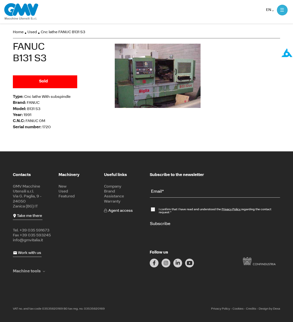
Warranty (112, 202)
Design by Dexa (269, 308)
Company (112, 187)
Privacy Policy (231, 209)
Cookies (238, 308)
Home (18, 32)
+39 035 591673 (34, 231)
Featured (67, 196)
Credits (251, 308)
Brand (109, 192)
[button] (29, 271)
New (62, 187)
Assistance (114, 196)
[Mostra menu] (282, 10)
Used (32, 32)
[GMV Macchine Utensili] (21, 11)
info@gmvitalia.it (28, 240)
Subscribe (160, 224)
